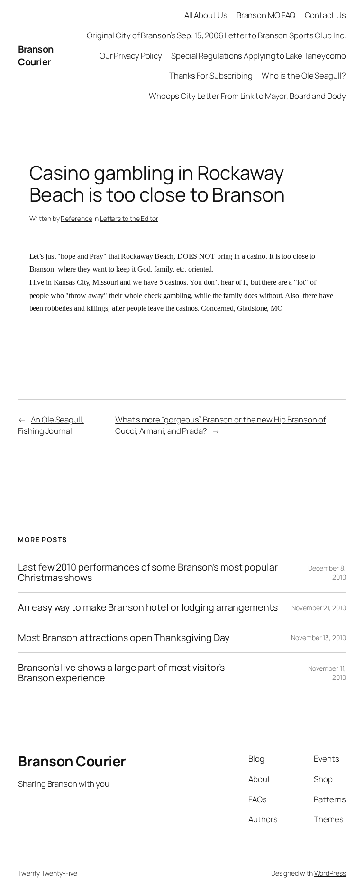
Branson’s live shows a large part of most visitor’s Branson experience (121, 672)
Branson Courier (36, 56)
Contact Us (325, 14)
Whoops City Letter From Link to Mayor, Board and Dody (247, 95)
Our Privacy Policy (131, 55)
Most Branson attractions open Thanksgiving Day (123, 637)
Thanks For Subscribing (211, 75)
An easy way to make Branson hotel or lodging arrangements (147, 607)
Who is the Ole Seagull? (304, 75)
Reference (76, 218)
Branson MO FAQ (266, 14)
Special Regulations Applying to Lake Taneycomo (258, 55)
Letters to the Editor (129, 218)
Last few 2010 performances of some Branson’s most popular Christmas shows (147, 572)
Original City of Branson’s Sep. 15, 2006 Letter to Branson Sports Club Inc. (216, 35)
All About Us (206, 14)
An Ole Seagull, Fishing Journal (50, 425)
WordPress (330, 873)
